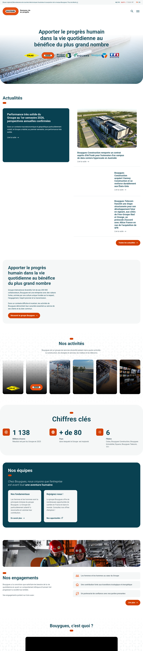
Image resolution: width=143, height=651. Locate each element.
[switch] (59, 335)
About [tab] (105, 313)
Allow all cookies (103, 345)
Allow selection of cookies (71, 345)
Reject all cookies (39, 345)
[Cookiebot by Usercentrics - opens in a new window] (109, 305)
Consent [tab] (38, 313)
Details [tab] (71, 313)
